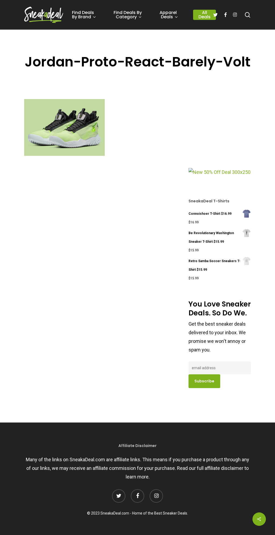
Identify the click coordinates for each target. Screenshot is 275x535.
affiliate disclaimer (224, 468)
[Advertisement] (229, 131)
